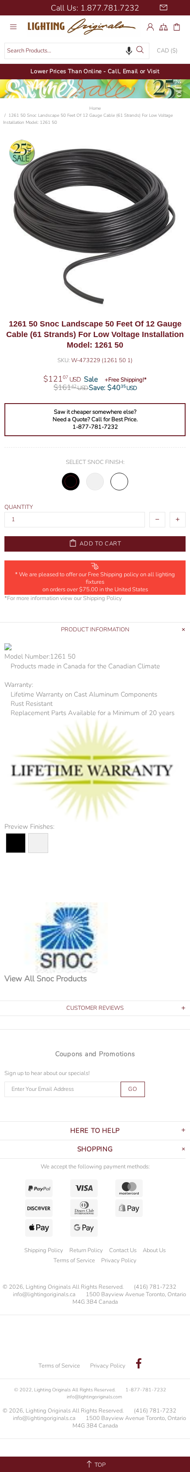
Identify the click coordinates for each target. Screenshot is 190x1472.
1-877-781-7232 (145, 1390)
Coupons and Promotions (95, 1053)
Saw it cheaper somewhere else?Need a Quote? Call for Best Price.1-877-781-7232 (95, 419)
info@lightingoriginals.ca (44, 1294)
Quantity (18, 507)
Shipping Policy (102, 598)
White (95, 481)
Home (95, 108)
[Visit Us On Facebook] (138, 1364)
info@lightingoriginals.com (94, 1397)
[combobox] (77, 51)
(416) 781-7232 (155, 1287)
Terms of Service (74, 1260)
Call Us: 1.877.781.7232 (95, 8)
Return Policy (86, 1250)
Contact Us (123, 1250)
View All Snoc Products (45, 978)
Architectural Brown (119, 481)
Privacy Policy (119, 1260)
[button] (129, 50)
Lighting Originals (84, 27)
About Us (154, 1250)
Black (71, 481)
